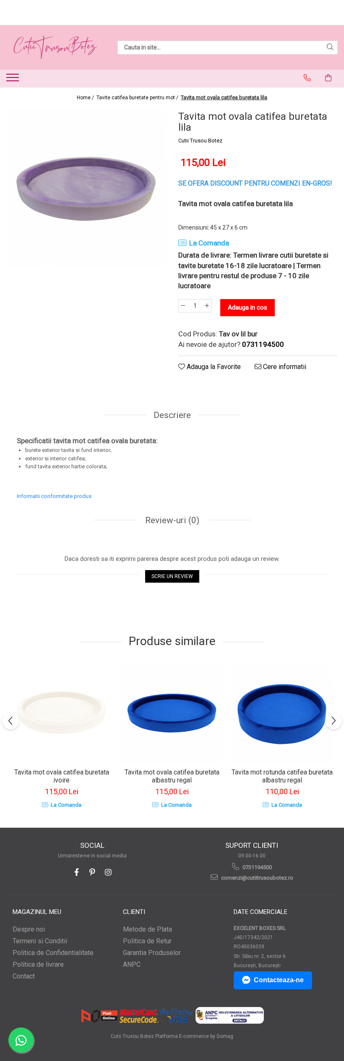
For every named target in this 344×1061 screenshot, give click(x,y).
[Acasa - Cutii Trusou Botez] (55, 47)
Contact (24, 976)
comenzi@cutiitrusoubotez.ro (256, 878)
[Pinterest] (92, 872)
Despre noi (29, 929)
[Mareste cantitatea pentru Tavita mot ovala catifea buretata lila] (207, 305)
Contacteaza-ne (279, 980)
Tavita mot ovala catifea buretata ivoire (61, 776)
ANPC (132, 964)
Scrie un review (172, 576)
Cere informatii (283, 367)
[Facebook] (76, 872)
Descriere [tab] (172, 415)
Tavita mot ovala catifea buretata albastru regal (172, 776)
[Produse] (13, 80)
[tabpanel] (86, 187)
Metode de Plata (147, 929)
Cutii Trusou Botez (200, 140)
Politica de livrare (38, 964)
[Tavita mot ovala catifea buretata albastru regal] (172, 713)
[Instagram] (108, 872)
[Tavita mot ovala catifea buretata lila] (86, 187)
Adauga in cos (247, 307)
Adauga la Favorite (213, 367)
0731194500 (256, 867)
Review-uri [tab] (171, 520)
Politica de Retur (147, 941)
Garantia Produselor (152, 953)
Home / (86, 98)
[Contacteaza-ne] (307, 78)
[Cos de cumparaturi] (328, 78)
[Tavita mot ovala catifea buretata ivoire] (61, 713)
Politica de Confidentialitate (53, 953)
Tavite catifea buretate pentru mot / (138, 98)
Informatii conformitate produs (54, 496)
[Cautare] (330, 47)
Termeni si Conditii (40, 941)
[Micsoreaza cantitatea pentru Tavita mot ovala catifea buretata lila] (183, 305)
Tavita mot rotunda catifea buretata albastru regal (282, 776)
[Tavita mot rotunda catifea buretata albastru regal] (282, 713)
